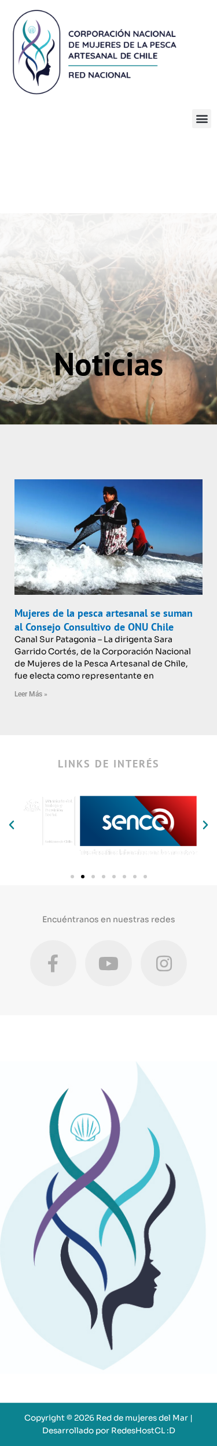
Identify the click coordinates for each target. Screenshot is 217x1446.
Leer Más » (30, 694)
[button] (201, 118)
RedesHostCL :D (143, 1431)
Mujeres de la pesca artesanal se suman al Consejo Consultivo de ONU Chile (103, 619)
